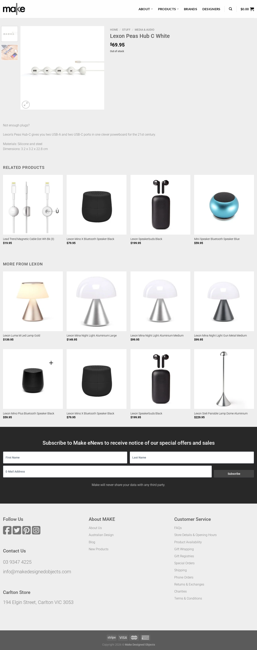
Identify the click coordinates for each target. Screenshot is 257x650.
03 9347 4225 (17, 562)
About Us (95, 528)
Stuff (126, 29)
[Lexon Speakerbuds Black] (160, 205)
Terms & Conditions (188, 598)
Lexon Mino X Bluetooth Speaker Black (90, 239)
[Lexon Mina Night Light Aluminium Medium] (160, 301)
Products (167, 9)
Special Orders (184, 563)
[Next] (97, 67)
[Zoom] (26, 105)
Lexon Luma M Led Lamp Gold (21, 335)
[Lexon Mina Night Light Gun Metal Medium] (224, 301)
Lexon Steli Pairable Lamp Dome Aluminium (221, 413)
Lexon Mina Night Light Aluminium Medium (157, 335)
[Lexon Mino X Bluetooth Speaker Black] (96, 205)
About (144, 9)
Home (114, 29)
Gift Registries (184, 556)
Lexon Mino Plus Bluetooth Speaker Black (28, 413)
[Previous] (27, 67)
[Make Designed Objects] (14, 9)
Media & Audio (144, 29)
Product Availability (188, 542)
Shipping (180, 570)
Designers (211, 9)
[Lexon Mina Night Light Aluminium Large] (96, 301)
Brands (190, 9)
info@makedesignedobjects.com (37, 571)
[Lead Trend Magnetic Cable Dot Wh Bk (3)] (33, 205)
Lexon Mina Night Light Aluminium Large (92, 335)
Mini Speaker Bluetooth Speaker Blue (217, 239)
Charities (180, 591)
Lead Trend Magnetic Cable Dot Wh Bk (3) (28, 239)
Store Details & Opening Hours (195, 535)
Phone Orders (183, 577)
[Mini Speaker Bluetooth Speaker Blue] (224, 205)
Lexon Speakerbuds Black (146, 239)
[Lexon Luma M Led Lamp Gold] (33, 301)
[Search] (230, 9)
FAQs (178, 528)
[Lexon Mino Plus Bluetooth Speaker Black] (33, 379)
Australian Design (101, 535)
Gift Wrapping (184, 549)
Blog (92, 542)
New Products (98, 549)
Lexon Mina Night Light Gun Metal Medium (220, 335)
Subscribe (234, 473)
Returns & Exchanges (189, 584)
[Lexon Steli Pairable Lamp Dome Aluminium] (224, 379)
